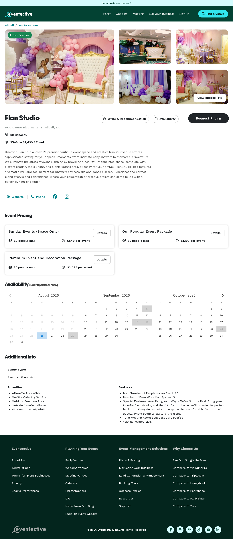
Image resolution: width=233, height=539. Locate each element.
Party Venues (29, 25)
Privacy (17, 483)
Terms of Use (21, 468)
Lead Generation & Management (141, 475)
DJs (67, 498)
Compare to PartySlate (189, 498)
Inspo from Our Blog (79, 506)
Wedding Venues (76, 468)
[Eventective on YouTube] (208, 529)
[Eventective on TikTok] (199, 529)
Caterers (71, 483)
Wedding (122, 13)
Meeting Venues (76, 475)
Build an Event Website (81, 514)
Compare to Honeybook (189, 483)
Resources (126, 498)
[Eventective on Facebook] (170, 529)
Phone (40, 197)
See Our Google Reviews (189, 460)
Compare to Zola (184, 506)
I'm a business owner (115, 3)
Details (102, 233)
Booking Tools (128, 483)
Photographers (75, 491)
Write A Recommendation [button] (126, 119)
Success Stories (130, 491)
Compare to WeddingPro (190, 468)
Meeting (138, 13)
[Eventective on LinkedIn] (217, 529)
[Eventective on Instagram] (180, 529)
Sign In (184, 13)
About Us (18, 460)
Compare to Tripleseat (188, 475)
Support (125, 506)
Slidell (9, 25)
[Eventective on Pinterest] (189, 529)
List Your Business (161, 13)
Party (106, 13)
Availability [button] (167, 119)
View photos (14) (209, 97)
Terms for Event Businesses (31, 475)
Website (17, 197)
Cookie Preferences (25, 491)
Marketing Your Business (136, 468)
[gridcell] (42, 335)
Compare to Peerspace (189, 491)
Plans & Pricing (129, 460)
